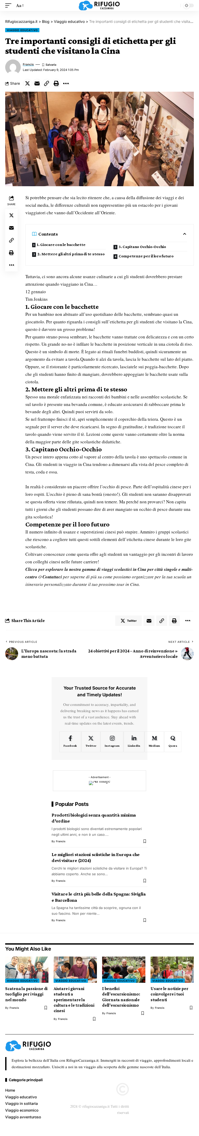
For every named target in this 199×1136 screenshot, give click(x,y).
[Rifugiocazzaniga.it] (99, 5)
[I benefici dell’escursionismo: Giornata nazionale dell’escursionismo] (123, 970)
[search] (175, 5)
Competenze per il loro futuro (146, 256)
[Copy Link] (46, 83)
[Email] (37, 83)
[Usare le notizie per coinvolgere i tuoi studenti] (172, 970)
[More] (65, 83)
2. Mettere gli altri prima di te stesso (71, 254)
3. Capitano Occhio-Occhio (142, 246)
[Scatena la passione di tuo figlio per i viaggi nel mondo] (26, 970)
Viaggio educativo (22, 30)
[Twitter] (90, 741)
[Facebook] (70, 741)
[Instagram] (112, 741)
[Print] (56, 83)
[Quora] (172, 741)
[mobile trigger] (9, 5)
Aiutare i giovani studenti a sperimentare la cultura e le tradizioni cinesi (74, 999)
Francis (28, 64)
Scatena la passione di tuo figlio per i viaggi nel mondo (26, 994)
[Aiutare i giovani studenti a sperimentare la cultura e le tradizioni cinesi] (75, 970)
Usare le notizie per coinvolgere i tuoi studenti (169, 994)
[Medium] (154, 741)
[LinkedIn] (134, 741)
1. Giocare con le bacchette (61, 244)
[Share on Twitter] (27, 83)
